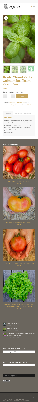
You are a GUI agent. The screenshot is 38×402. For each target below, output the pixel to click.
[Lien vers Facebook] (31, 397)
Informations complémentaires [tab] (23, 113)
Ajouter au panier (21, 96)
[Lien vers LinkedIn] (33, 397)
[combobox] (19, 351)
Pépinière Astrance (14, 395)
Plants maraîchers (20, 102)
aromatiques (6, 105)
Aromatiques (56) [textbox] (18, 352)
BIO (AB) (29, 105)
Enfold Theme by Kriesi (26, 395)
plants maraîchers (17, 105)
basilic (11, 105)
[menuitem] (30, 6)
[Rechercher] (30, 6)
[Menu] (34, 6)
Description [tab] (8, 113)
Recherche (6, 380)
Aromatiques (12, 102)
